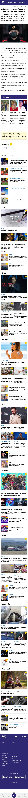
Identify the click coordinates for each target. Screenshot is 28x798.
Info (3, 742)
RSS (13, 767)
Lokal (3, 765)
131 (6, 159)
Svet (15, 242)
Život (3, 749)
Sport (3, 745)
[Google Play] (8, 777)
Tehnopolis (5, 761)
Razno (2, 228)
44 (12, 234)
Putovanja (5, 753)
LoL (2, 491)
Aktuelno (3, 294)
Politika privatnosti (17, 762)
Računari (11, 650)
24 (6, 178)
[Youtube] (25, 736)
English (3, 556)
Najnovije (9, 2)
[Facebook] (16, 736)
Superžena (5, 757)
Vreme (13, 749)
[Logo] (2, 2)
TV (12, 745)
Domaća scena (4, 507)
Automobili (5, 763)
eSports (4, 759)
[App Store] (19, 777)
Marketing (14, 756)
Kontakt (14, 769)
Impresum (14, 758)
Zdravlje (4, 751)
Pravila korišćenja (16, 760)
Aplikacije (14, 765)
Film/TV (2, 425)
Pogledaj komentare (7, 148)
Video (13, 742)
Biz (3, 747)
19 (12, 697)
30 (6, 198)
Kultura (4, 755)
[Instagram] (22, 736)
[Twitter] (19, 736)
